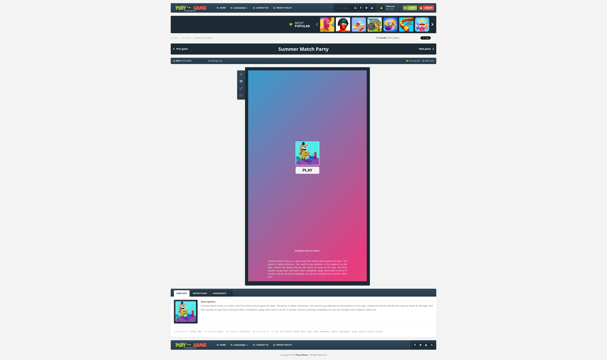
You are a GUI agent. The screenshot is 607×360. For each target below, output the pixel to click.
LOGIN (412, 7)
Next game (425, 48)
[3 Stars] (200, 61)
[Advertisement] (229, 24)
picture (362, 331)
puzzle (370, 331)
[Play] (327, 24)
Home (223, 7)
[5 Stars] (206, 61)
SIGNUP (428, 7)
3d (281, 331)
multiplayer (344, 331)
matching (324, 331)
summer (379, 331)
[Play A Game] (191, 8)
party (354, 331)
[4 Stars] (203, 61)
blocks (296, 331)
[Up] (431, 345)
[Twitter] (366, 8)
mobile (334, 331)
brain (309, 331)
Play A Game (302, 355)
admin (220, 331)
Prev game (182, 48)
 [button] (241, 95)
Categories (239, 8)
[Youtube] (372, 8)
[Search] (355, 7)
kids (316, 331)
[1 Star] (194, 61)
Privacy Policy (284, 7)
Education (186, 38)
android (288, 331)
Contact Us (262, 7)
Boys (303, 331)
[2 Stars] (197, 61)
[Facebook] (361, 8)
